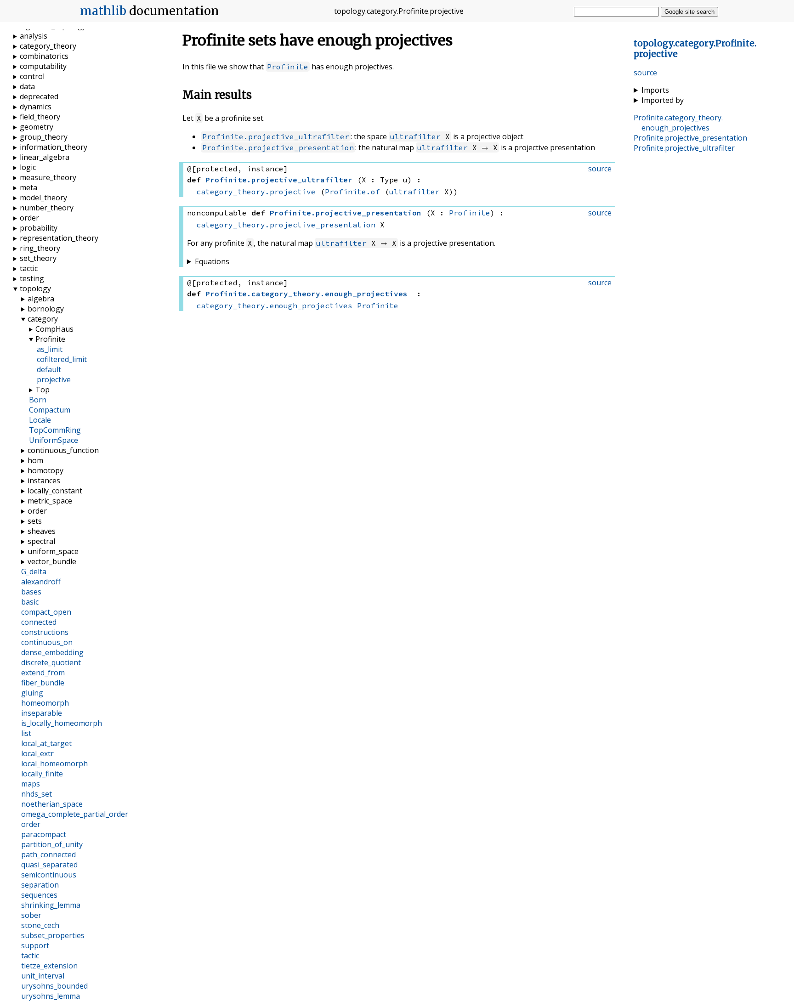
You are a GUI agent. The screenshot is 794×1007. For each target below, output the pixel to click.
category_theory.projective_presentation (285, 224)
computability (43, 66)
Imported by (662, 100)
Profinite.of (352, 191)
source (645, 73)
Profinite (287, 66)
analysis (33, 36)
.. (678, 123)
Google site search (689, 11)
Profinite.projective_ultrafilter (275, 136)
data (27, 86)
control (32, 76)
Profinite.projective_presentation (278, 147)
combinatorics (44, 56)
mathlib (103, 11)
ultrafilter (415, 136)
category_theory (48, 46)
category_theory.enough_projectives (274, 305)
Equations (212, 261)
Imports (655, 90)
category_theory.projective (256, 191)
